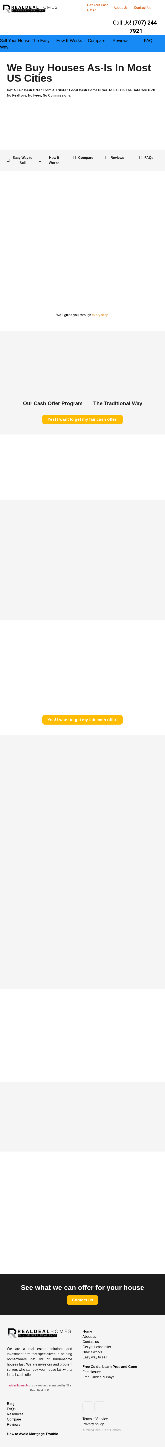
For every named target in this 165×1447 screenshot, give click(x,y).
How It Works (69, 40)
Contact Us (142, 8)
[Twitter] (99, 1406)
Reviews (120, 40)
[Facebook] (87, 1406)
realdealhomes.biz (19, 1385)
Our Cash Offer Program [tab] (52, 403)
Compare (96, 40)
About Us (121, 8)
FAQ (148, 40)
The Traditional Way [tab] (117, 403)
